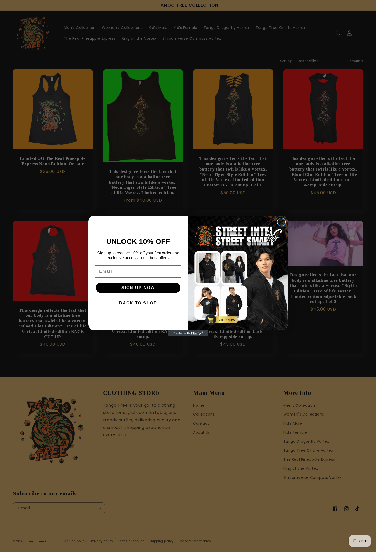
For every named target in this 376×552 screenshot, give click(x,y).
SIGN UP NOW (138, 287)
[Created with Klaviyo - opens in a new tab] (188, 333)
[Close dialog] (281, 222)
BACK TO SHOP (138, 303)
